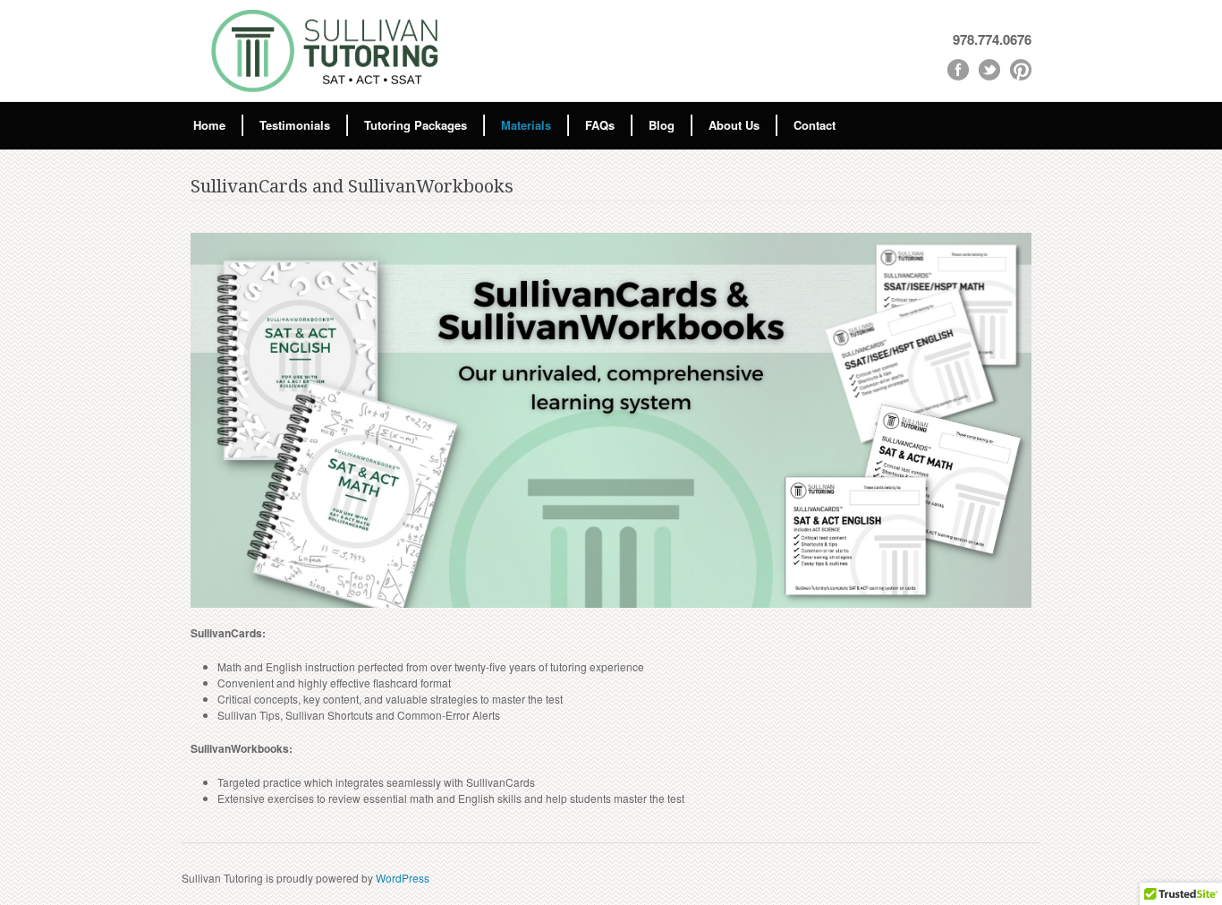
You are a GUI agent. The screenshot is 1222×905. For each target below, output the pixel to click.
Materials (526, 124)
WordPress (402, 877)
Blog (662, 124)
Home (209, 124)
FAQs (600, 124)
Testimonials (294, 124)
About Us (734, 124)
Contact (814, 124)
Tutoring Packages (415, 124)
